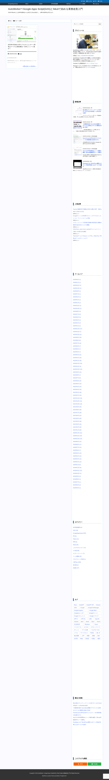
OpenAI (97, 619)
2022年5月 (77, 383)
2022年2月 (77, 392)
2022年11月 (77, 366)
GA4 (21, 53)
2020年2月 (77, 461)
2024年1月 (77, 325)
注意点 (93, 638)
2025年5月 (77, 297)
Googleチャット (93, 613)
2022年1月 (77, 395)
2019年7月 (77, 482)
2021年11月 (77, 401)
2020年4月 (77, 456)
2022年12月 (77, 363)
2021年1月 (77, 430)
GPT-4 (76, 619)
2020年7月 (77, 447)
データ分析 (85, 630)
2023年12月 (77, 328)
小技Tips (77, 562)
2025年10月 (77, 288)
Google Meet (92, 610)
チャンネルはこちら (92, 63)
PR (75, 536)
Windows (87, 624)
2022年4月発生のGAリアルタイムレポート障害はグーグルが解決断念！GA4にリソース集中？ (21, 46)
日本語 (87, 638)
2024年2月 (77, 323)
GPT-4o (83, 619)
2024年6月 (77, 317)
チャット (76, 630)
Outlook (76, 621)
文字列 (76, 638)
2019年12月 (77, 467)
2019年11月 (77, 470)
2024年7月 (77, 314)
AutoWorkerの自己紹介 (87, 55)
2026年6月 (77, 279)
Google (82, 607)
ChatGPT (81, 605)
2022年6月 (77, 380)
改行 (99, 635)
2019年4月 (77, 487)
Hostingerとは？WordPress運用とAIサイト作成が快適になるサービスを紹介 (92, 165)
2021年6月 (77, 415)
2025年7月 (77, 294)
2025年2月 (77, 299)
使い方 (98, 632)
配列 (99, 638)
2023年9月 (77, 337)
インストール (77, 627)
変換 (93, 635)
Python (76, 539)
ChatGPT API (90, 605)
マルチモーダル (95, 630)
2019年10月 (77, 473)
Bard (75, 605)
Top (10, 20)
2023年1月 (77, 360)
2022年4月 (77, 386)
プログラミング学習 (79, 559)
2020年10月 (77, 438)
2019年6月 (77, 485)
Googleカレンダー (79, 613)
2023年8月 (77, 340)
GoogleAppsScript (79, 533)
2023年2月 (77, 357)
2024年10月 (77, 308)
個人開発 (76, 635)
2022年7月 (77, 378)
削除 (88, 635)
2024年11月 (77, 305)
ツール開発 (77, 556)
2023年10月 (77, 334)
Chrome (98, 605)
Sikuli (75, 544)
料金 (81, 638)
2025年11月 (77, 285)
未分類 (76, 565)
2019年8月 (77, 479)
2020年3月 (77, 459)
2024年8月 (77, 311)
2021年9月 (77, 406)
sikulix (87, 621)
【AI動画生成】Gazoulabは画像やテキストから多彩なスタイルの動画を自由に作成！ (92, 125)
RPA (75, 542)
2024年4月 (77, 320)
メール (76, 632)
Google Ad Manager (93, 607)
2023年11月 (77, 331)
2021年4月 (77, 421)
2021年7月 (77, 412)
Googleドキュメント (79, 616)
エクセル (86, 627)
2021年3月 (77, 424)
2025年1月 (77, 302)
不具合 (92, 632)
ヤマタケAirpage (90, 67)
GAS (75, 607)
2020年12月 (77, 433)
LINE (90, 619)
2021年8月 (77, 409)
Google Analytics (78, 610)
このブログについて (79, 547)
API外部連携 (77, 527)
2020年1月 (77, 464)
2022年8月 (77, 375)
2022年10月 (77, 369)
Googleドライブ (94, 616)
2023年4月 (77, 352)
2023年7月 (77, 343)
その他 (76, 550)
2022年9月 (77, 372)
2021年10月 (77, 404)
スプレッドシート (78, 553)
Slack (92, 621)
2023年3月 (77, 354)
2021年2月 (77, 427)
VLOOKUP (77, 624)
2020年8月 (77, 444)
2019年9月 (77, 476)
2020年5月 (77, 453)
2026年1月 (77, 282)
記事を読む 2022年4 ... (29, 66)
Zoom (96, 624)
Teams (98, 621)
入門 (83, 635)
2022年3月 (77, 389)
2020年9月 (77, 441)
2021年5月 (77, 418)
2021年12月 (77, 398)
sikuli (82, 621)
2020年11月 (77, 435)
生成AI (76, 568)
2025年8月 (77, 291)
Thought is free (63, 775)
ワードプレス (84, 632)
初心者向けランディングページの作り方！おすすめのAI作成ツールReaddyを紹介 (92, 111)
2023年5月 (77, 349)
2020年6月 (77, 450)
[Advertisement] (87, 84)
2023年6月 (77, 346)
